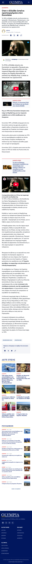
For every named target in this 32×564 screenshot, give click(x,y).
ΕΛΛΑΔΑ (3, 538)
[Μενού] (3, 2)
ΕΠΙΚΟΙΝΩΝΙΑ (5, 553)
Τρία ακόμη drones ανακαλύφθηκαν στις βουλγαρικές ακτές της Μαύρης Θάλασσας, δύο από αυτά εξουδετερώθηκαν (8, 379)
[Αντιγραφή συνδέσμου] (21, 35)
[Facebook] (10, 35)
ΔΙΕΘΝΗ (3, 535)
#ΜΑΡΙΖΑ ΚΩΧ (18, 340)
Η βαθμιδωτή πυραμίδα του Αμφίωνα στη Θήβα (23, 397)
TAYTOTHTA (4, 545)
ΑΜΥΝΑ (3, 530)
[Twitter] (14, 35)
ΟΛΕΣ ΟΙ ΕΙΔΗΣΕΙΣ (16, 488)
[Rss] (12, 522)
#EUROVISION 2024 (7, 340)
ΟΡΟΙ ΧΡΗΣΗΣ (5, 548)
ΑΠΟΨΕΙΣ (3, 533)
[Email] (9, 522)
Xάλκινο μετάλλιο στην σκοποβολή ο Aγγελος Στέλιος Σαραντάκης (8, 415)
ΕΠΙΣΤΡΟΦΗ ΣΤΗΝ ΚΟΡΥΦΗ (16, 561)
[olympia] (16, 2)
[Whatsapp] (17, 35)
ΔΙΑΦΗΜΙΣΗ (4, 550)
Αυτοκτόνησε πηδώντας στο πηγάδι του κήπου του (8, 398)
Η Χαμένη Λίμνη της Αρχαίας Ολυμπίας (22, 414)
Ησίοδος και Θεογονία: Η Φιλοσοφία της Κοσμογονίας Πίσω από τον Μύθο (23, 378)
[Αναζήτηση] (28, 2)
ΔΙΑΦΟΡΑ (5, 7)
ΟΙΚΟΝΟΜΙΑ (20, 533)
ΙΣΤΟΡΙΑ (19, 530)
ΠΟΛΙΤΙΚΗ (19, 535)
